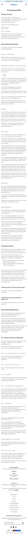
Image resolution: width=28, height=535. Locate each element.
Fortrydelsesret (14, 511)
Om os (14, 496)
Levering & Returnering (14, 507)
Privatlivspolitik (13, 509)
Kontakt (14, 498)
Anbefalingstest (14, 494)
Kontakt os (14, 471)
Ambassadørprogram (14, 503)
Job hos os (14, 501)
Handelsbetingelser (14, 505)
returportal (16, 489)
